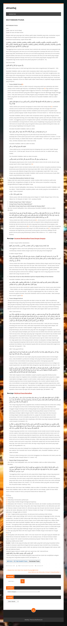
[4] (32, 164)
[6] (28, 226)
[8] (22, 295)
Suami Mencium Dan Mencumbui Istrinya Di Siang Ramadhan (44, 572)
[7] (49, 228)
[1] (6, 497)
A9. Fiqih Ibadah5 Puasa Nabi (26, 565)
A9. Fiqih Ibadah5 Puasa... (21, 561)
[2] (45, 88)
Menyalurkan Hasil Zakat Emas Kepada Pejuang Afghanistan (22, 570)
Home (10, 561)
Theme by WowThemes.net (36, 619)
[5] (36, 220)
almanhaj (11, 8)
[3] (51, 106)
